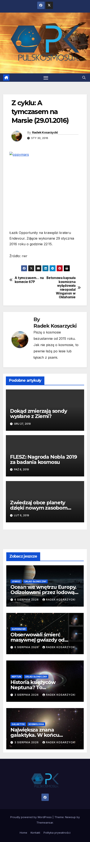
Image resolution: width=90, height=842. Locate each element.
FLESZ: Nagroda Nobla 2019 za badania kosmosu (43, 459)
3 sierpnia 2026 (27, 694)
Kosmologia (36, 724)
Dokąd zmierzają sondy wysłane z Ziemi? (38, 413)
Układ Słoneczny (35, 581)
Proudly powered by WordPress (31, 817)
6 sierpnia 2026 (27, 599)
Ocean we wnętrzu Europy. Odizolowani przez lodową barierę (43, 592)
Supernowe (19, 629)
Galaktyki (18, 724)
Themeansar (44, 822)
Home (23, 832)
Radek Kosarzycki (45, 132)
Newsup (70, 817)
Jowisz (16, 581)
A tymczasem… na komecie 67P (29, 280)
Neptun (16, 676)
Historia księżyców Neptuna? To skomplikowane (32, 687)
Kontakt (35, 832)
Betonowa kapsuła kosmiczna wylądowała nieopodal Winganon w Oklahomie (60, 287)
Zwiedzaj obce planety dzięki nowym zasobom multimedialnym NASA (38, 507)
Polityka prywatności (57, 832)
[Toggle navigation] (45, 77)
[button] (84, 77)
